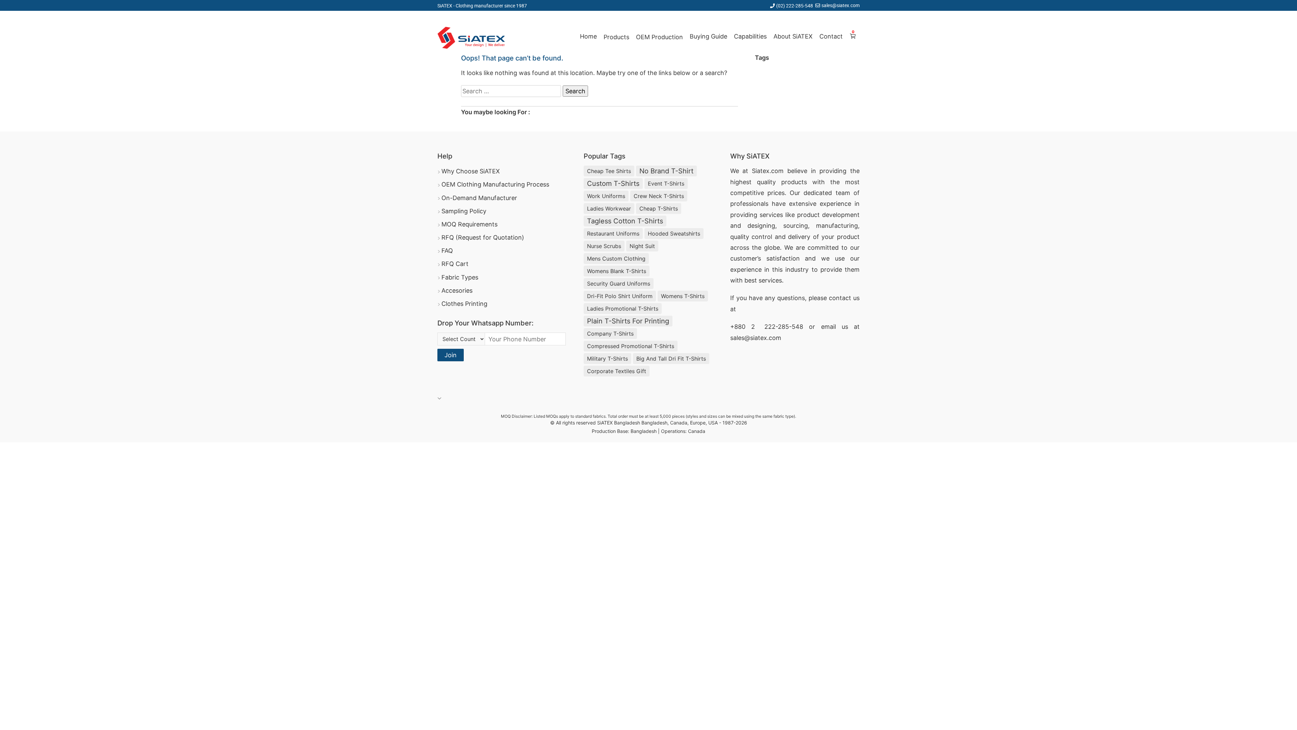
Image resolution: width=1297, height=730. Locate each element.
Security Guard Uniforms (618, 283)
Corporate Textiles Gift (616, 371)
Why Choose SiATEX (470, 171)
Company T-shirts (610, 333)
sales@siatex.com (840, 5)
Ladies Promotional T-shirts (622, 308)
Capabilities (750, 36)
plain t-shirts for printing (628, 321)
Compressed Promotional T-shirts (630, 346)
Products (616, 37)
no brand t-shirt (666, 171)
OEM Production (659, 37)
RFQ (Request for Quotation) (482, 237)
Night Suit (642, 246)
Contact (831, 36)
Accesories (457, 290)
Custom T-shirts (613, 183)
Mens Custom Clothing (616, 258)
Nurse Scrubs (604, 246)
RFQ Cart (454, 263)
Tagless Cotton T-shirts (625, 221)
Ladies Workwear (609, 208)
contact (840, 297)
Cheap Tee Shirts (609, 171)
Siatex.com (768, 170)
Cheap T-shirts (658, 208)
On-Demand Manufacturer (479, 197)
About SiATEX (793, 36)
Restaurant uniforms (613, 233)
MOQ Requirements (469, 224)
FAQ (447, 250)
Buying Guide (708, 36)
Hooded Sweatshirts (674, 233)
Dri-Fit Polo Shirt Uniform (620, 296)
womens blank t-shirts (616, 271)
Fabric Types (459, 277)
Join (450, 355)
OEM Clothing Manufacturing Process (495, 184)
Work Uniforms (606, 196)
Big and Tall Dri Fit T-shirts (671, 358)
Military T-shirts (607, 358)
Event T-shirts (666, 183)
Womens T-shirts (683, 296)
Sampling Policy (463, 211)
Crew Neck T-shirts (659, 196)
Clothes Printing (464, 303)
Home (588, 36)
